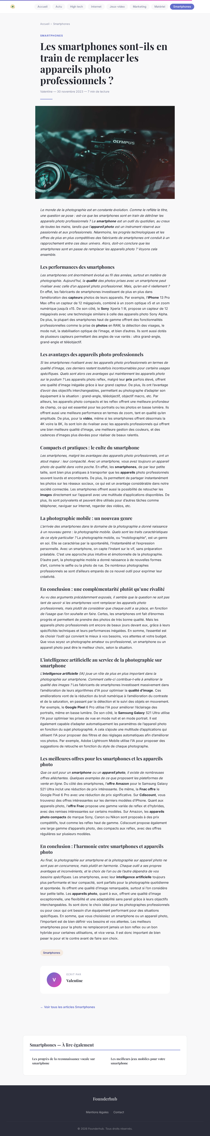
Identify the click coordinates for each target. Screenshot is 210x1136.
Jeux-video (117, 6)
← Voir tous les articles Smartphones (67, 1007)
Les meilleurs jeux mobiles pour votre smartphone (138, 1061)
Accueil (42, 6)
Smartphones (182, 6)
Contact (118, 1112)
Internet (96, 6)
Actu (59, 6)
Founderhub (105, 1099)
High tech (76, 6)
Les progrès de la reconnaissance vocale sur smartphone (63, 1061)
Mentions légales (97, 1112)
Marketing (139, 6)
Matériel (159, 6)
